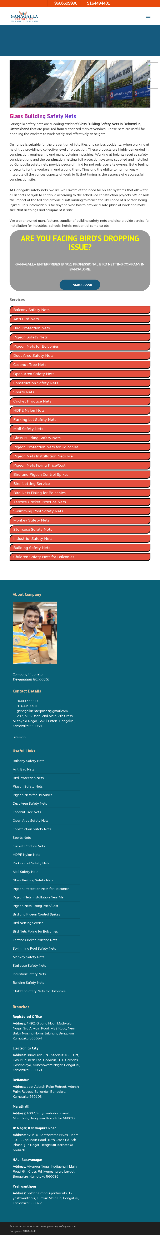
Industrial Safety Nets (32, 538)
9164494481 (27, 706)
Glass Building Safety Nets (37, 437)
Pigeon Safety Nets (30, 337)
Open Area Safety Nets (33, 373)
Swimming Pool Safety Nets (38, 511)
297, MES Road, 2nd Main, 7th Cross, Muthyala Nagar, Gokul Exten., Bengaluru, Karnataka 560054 (44, 721)
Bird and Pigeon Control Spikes (40, 474)
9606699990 (27, 701)
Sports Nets (23, 392)
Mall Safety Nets (28, 428)
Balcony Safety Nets (31, 309)
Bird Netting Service (31, 483)
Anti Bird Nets (26, 318)
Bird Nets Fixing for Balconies (39, 492)
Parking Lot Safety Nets (34, 419)
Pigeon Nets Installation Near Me (43, 456)
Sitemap (19, 737)
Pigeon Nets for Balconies (36, 346)
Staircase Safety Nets (32, 529)
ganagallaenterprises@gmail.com (42, 711)
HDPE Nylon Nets (29, 410)
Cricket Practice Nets (32, 401)
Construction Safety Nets (35, 382)
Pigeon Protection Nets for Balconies (46, 447)
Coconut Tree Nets (29, 364)
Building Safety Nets (31, 547)
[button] (148, 16)
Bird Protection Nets (31, 328)
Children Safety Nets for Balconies (43, 556)
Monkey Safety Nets (31, 520)
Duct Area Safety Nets (33, 355)
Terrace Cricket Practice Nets (39, 501)
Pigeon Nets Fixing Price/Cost (39, 465)
